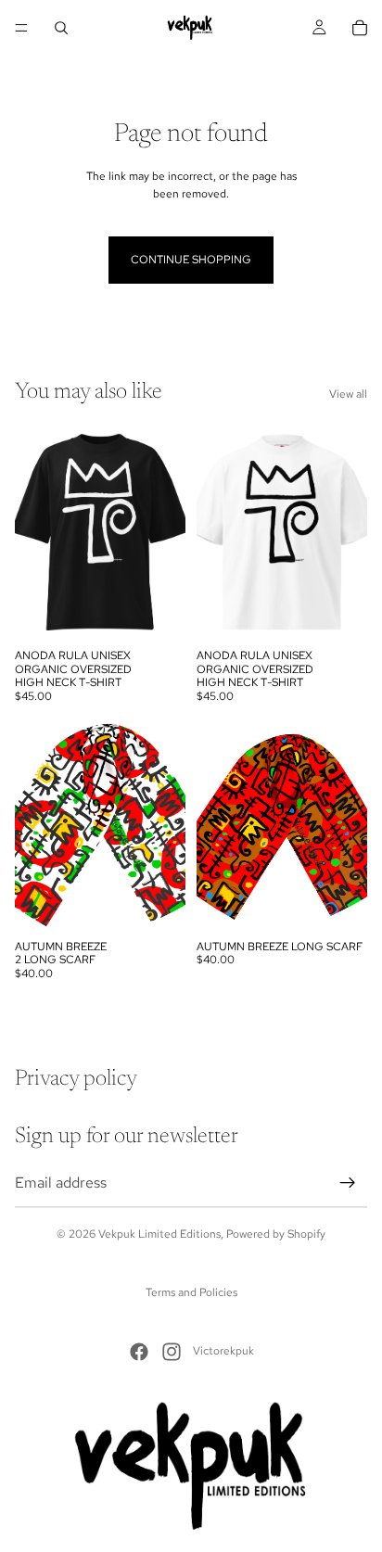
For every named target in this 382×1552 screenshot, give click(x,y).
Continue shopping (191, 259)
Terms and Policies (191, 1292)
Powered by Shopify (275, 1234)
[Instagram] (171, 1352)
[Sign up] (347, 1183)
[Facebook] (139, 1352)
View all (348, 394)
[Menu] (21, 27)
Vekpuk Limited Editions (159, 1234)
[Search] (61, 27)
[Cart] (359, 27)
